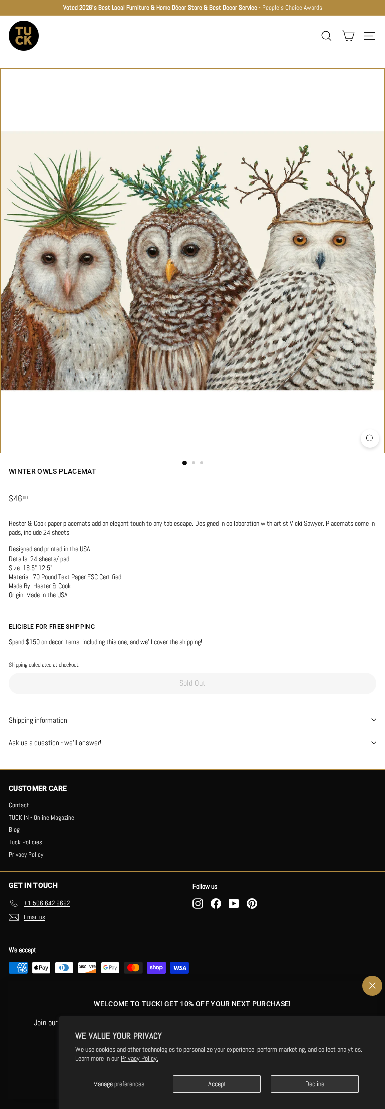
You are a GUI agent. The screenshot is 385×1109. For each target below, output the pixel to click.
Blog (14, 829)
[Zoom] (370, 438)
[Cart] (348, 36)
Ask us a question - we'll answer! (55, 742)
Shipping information (38, 720)
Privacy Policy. (139, 1058)
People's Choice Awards (291, 7)
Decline (314, 1083)
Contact (19, 805)
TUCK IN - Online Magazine (41, 817)
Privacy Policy (26, 854)
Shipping (18, 665)
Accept (217, 1083)
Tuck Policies (25, 842)
